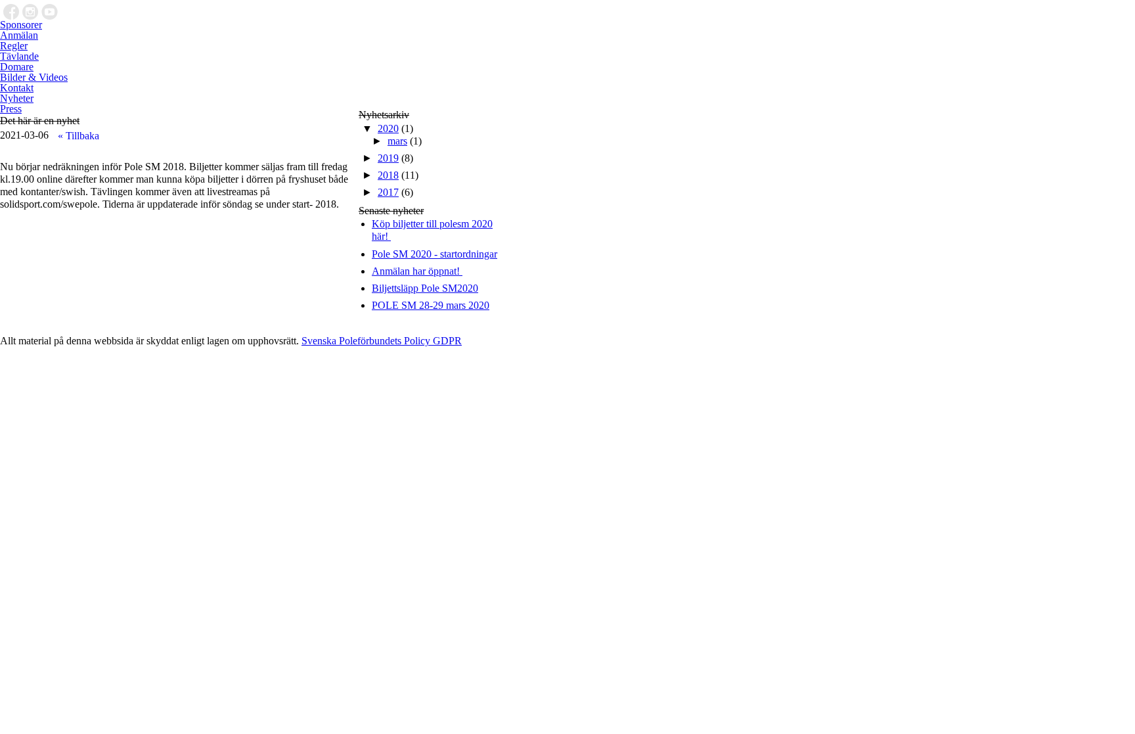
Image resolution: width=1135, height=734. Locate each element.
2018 (388, 175)
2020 (388, 128)
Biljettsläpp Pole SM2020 (425, 288)
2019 (388, 158)
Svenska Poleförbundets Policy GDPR (381, 340)
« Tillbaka (78, 135)
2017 (388, 192)
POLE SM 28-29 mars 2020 (430, 305)
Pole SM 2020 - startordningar (434, 254)
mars (397, 141)
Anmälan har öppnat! (417, 271)
